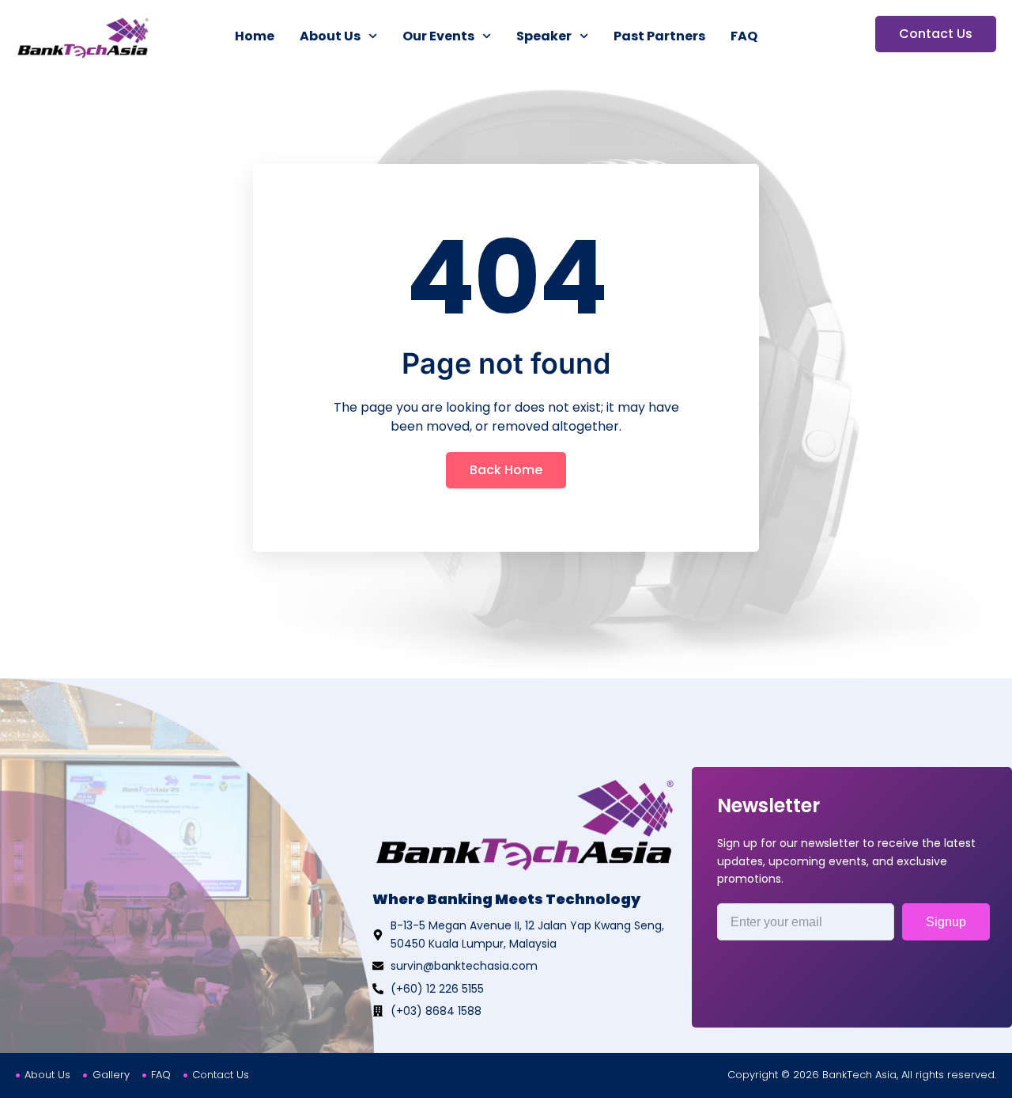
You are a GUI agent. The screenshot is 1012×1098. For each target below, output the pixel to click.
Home (254, 36)
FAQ (744, 36)
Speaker (544, 36)
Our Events (438, 36)
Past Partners (659, 36)
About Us (330, 36)
